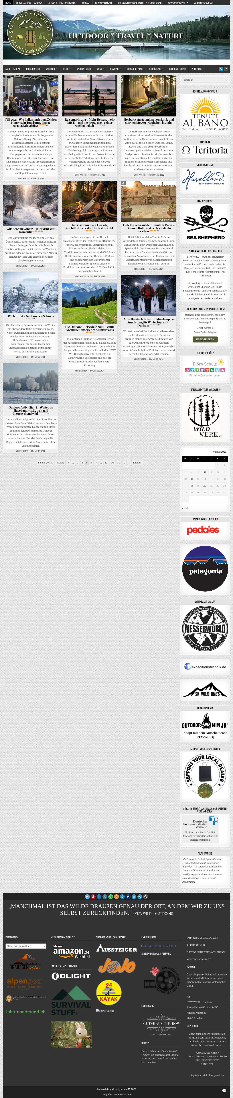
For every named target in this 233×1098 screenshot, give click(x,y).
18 (192, 485)
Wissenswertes (49, 193)
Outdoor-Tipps (33, 69)
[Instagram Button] (104, 896)
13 (205, 479)
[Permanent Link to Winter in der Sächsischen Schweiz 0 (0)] (30, 292)
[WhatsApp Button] (110, 896)
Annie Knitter (23, 178)
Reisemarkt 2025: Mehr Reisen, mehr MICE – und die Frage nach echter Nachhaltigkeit (90, 122)
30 (118, 462)
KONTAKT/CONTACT (199, 959)
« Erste (60, 462)
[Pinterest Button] (93, 896)
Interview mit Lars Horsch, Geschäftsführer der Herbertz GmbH (89, 227)
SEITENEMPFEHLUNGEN (203, 2)
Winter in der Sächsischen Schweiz (31, 316)
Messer (170, 84)
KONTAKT (86, 2)
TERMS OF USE (196, 945)
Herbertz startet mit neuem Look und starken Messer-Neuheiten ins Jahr (149, 121)
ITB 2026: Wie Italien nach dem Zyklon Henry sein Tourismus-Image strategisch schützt (31, 122)
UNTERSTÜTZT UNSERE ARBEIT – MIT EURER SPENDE (140, 2)
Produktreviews (135, 69)
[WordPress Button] (122, 896)
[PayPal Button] (128, 896)
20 (112, 462)
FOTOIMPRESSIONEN (103, 2)
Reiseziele (145, 189)
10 (106, 462)
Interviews (196, 69)
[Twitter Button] (87, 896)
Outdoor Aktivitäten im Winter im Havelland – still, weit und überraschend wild (31, 410)
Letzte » (137, 462)
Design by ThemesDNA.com (116, 1094)
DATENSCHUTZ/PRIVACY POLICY (206, 952)
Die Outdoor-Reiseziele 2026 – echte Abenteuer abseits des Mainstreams (89, 329)
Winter (32, 193)
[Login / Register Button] (221, 69)
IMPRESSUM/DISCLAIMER (202, 937)
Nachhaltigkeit (84, 69)
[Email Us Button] (134, 896)
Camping (114, 69)
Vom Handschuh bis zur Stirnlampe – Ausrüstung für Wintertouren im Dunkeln (149, 322)
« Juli (185, 508)
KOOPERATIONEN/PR (176, 2)
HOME (8, 2)
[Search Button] (226, 69)
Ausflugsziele (19, 280)
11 (192, 479)
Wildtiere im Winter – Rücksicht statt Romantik (31, 230)
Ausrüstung (155, 69)
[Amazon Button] (116, 896)
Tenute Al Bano (163, 189)
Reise (65, 69)
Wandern (50, 69)
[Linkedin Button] (99, 896)
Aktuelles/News (12, 69)
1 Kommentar (51, 114)
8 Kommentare (168, 220)
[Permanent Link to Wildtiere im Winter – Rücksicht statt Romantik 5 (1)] (30, 205)
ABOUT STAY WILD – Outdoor (29, 2)
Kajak (99, 69)
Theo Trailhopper (177, 69)
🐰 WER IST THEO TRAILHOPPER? (62, 2)
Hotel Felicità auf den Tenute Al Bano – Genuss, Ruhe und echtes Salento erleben (149, 228)
